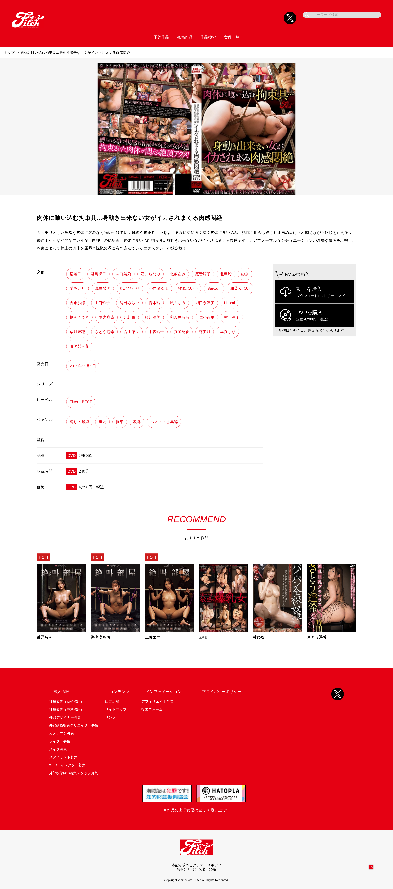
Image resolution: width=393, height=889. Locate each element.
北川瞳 (129, 317)
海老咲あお (101, 637)
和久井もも (180, 317)
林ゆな (259, 637)
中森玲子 (156, 332)
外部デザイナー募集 (65, 717)
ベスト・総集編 (164, 421)
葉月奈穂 (77, 332)
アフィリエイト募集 (157, 701)
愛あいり (77, 288)
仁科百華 (207, 317)
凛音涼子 (203, 274)
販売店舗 (112, 701)
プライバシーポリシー (222, 691)
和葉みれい (240, 288)
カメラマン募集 (61, 733)
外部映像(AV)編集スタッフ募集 (73, 773)
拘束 (120, 421)
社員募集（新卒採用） (66, 701)
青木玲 (154, 303)
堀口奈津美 (205, 303)
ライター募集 (59, 741)
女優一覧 (231, 37)
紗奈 (245, 274)
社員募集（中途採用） (66, 709)
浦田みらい (129, 303)
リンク (110, 717)
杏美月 (204, 332)
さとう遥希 (104, 332)
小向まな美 (159, 288)
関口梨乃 (123, 274)
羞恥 (102, 421)
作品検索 (208, 37)
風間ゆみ (178, 303)
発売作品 (185, 37)
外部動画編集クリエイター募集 (73, 725)
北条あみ (178, 274)
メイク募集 (58, 749)
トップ (9, 53)
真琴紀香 (181, 332)
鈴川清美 (152, 317)
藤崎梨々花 (79, 346)
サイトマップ (116, 709)
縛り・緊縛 (79, 421)
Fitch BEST (81, 402)
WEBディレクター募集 (67, 765)
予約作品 (161, 37)
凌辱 (137, 421)
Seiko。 (214, 288)
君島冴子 (98, 274)
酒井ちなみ (150, 274)
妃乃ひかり (130, 288)
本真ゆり (228, 332)
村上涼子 (231, 317)
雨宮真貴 (106, 317)
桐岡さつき (79, 317)
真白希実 (102, 288)
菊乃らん (45, 637)
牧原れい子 (188, 288)
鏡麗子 (75, 274)
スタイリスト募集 (63, 757)
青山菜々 (131, 332)
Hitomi (229, 303)
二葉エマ (153, 637)
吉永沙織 (77, 303)
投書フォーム (152, 709)
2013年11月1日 (83, 366)
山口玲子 (102, 303)
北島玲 (226, 274)
